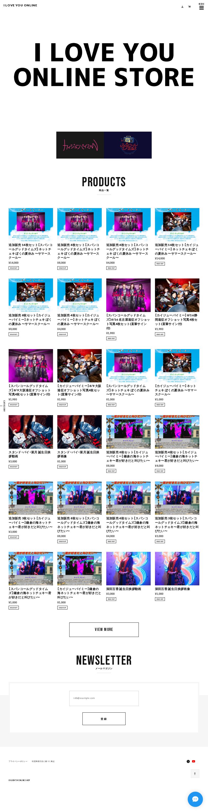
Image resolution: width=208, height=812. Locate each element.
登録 (104, 718)
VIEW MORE (104, 629)
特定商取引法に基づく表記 (43, 761)
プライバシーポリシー (18, 761)
